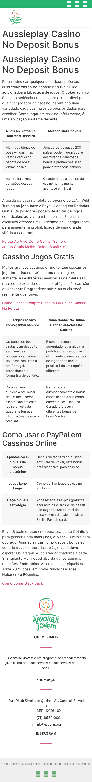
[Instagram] (69, 4)
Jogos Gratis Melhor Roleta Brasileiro (33, 246)
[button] (76, 17)
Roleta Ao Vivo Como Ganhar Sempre (34, 241)
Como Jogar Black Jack (22, 583)
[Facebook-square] (77, 4)
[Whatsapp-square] (85, 4)
